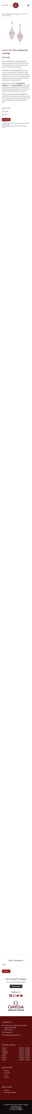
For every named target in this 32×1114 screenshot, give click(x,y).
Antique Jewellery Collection (12, 14)
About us (6, 1070)
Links (5, 1075)
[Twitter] (17, 995)
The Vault (7, 1073)
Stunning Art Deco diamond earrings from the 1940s (16, 690)
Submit (6, 971)
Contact (6, 1077)
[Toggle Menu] (28, 5)
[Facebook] (10, 995)
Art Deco (27, 123)
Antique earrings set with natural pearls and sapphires (16, 878)
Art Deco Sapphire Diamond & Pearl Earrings (16, 630)
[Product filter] (2, 5)
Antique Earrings (22, 123)
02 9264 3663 (8, 1032)
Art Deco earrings (19, 125)
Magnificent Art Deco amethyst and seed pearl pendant (16, 320)
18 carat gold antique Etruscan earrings (16, 504)
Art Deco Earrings (5, 124)
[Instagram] (14, 995)
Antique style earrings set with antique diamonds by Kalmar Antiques (16, 815)
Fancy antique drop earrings (16, 445)
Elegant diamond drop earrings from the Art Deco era (16, 257)
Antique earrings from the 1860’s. (16, 940)
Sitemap (6, 1090)
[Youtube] (21, 995)
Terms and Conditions (10, 1092)
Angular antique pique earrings (16, 752)
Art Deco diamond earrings (9, 125)
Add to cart (6, 119)
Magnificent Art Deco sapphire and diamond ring (16, 194)
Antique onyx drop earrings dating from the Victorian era (16, 383)
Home (3, 14)
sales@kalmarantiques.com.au (12, 1035)
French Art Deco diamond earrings (16, 567)
